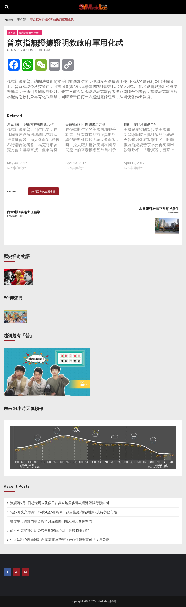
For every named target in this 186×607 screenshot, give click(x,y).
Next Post (173, 212)
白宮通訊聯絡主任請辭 (23, 212)
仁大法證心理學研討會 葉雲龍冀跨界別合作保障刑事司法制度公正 (59, 539)
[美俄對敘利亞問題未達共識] (94, 150)
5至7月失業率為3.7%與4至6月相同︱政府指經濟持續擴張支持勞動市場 (63, 512)
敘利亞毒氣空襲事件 (30, 32)
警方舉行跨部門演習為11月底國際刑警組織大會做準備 (51, 521)
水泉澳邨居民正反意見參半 (159, 209)
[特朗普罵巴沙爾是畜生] (153, 150)
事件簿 (12, 32)
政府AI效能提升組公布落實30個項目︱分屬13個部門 (49, 530)
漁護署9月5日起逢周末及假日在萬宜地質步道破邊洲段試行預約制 (59, 502)
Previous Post (15, 216)
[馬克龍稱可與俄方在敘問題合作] (36, 150)
